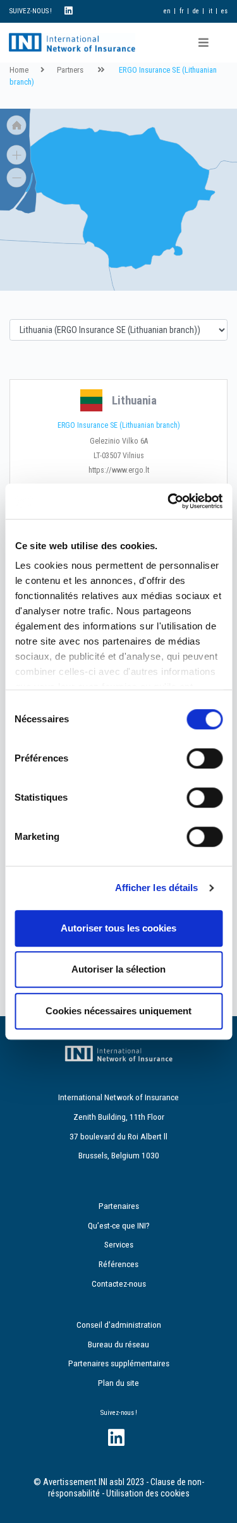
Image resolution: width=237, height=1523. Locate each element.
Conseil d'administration (118, 1325)
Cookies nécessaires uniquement (118, 1010)
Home (18, 70)
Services (118, 1244)
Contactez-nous (119, 1283)
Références (118, 1264)
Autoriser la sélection (118, 969)
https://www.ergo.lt (118, 470)
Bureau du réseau (118, 1344)
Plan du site (118, 1383)
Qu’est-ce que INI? (119, 1225)
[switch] (204, 758)
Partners (70, 70)
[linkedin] (68, 11)
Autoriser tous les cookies (118, 928)
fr (181, 11)
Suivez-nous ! (118, 1413)
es (224, 11)
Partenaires (119, 1206)
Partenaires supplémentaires (118, 1363)
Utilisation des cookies (148, 1493)
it (210, 11)
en (167, 11)
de (196, 11)
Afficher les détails (156, 887)
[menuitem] (120, 198)
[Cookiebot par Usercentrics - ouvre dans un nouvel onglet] (168, 501)
